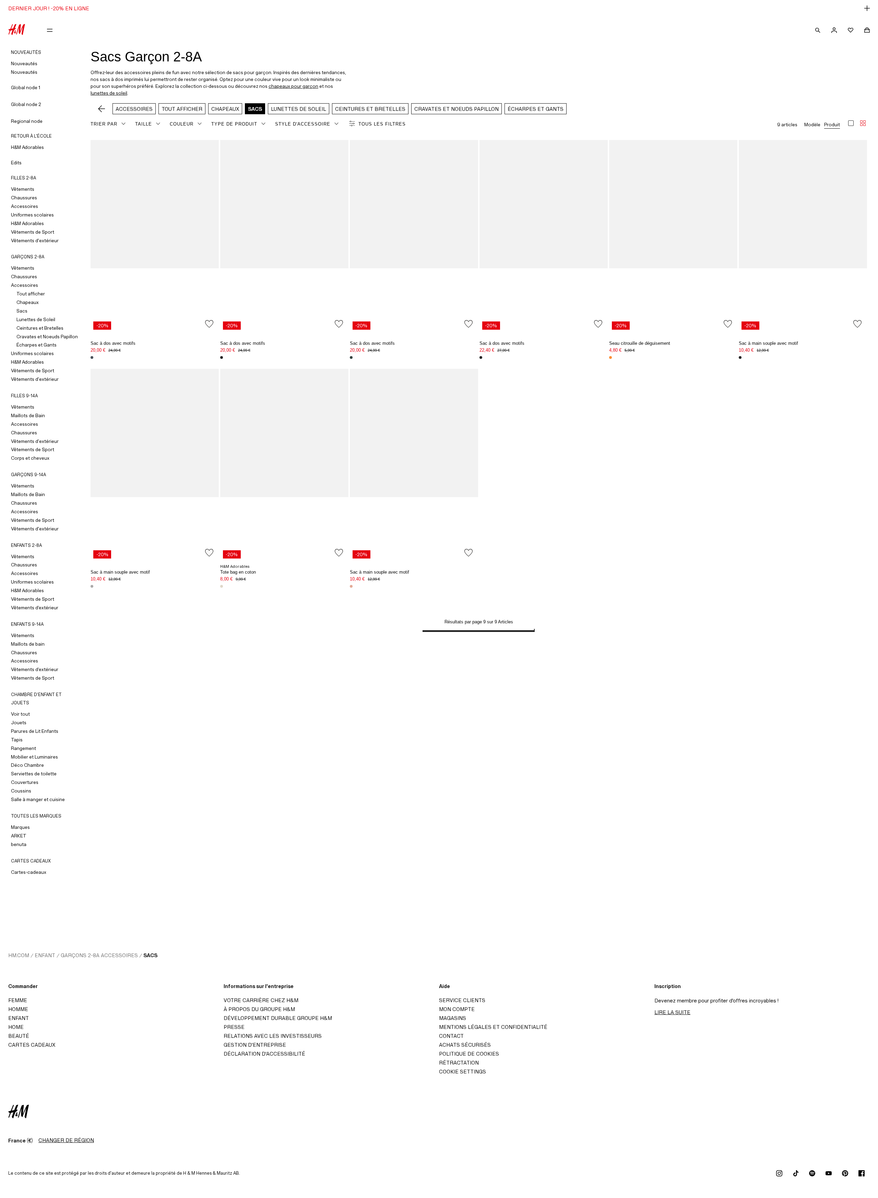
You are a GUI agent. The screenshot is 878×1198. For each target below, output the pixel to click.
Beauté (18, 1036)
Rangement (23, 748)
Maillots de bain (28, 644)
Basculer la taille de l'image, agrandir (851, 123)
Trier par (104, 124)
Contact (451, 1036)
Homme (18, 1009)
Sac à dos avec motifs (113, 343)
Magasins (452, 1018)
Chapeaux (27, 302)
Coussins (21, 791)
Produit (832, 124)
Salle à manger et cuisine (38, 799)
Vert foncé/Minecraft (351, 357)
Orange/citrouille (351, 586)
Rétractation (459, 1063)
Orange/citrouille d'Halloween (610, 357)
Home (16, 1027)
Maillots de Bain (28, 415)
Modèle (812, 124)
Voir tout (20, 714)
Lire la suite (672, 1012)
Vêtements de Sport (32, 232)
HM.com (18, 955)
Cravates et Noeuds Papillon (47, 336)
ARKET (18, 835)
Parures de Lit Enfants (34, 731)
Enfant (45, 955)
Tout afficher (30, 293)
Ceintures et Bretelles (39, 328)
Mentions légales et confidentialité (493, 1027)
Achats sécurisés (465, 1045)
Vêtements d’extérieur (34, 607)
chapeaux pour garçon (293, 86)
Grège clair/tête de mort (92, 586)
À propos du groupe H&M (259, 1009)
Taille (143, 124)
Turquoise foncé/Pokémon (92, 357)
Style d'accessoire (302, 124)
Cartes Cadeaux (31, 1045)
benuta (18, 844)
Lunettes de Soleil (35, 319)
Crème (221, 586)
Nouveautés (24, 63)
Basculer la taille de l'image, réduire (863, 123)
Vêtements (22, 189)
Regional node (27, 121)
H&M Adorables (27, 147)
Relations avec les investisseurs (273, 1036)
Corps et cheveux (30, 458)
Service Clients (462, 1000)
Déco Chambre (27, 765)
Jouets (18, 722)
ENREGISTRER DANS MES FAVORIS (209, 323)
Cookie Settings (462, 1071)
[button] (439, 8)
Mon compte (457, 1009)
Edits (16, 162)
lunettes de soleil (109, 93)
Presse (234, 1027)
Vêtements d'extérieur (35, 240)
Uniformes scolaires (32, 215)
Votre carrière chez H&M (261, 1000)
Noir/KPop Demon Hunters (221, 357)
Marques (20, 827)
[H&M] (16, 30)
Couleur (181, 124)
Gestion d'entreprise (255, 1045)
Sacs (21, 311)
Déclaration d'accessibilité (264, 1054)
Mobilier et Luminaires (34, 757)
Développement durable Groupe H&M (278, 1018)
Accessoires (24, 206)
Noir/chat (740, 357)
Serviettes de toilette (34, 773)
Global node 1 (25, 87)
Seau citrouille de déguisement (639, 343)
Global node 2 (26, 104)
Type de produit (234, 124)
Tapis (17, 739)
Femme (17, 1000)
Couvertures (24, 782)
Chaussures (24, 197)
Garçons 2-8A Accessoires (99, 955)
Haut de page (870, 599)
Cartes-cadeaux (28, 872)
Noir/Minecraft (480, 357)
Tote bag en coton (238, 572)
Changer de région (66, 1140)
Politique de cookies (469, 1054)
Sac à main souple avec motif (768, 343)
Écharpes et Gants (36, 345)
